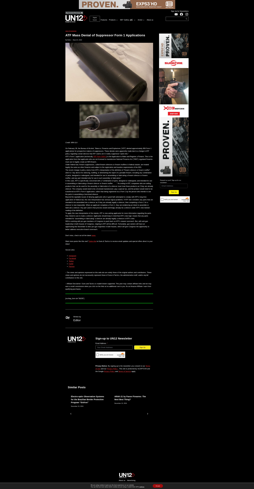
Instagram (72, 256)
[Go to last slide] (71, 413)
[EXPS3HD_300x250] (174, 46)
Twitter (71, 261)
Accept (158, 486)
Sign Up (142, 347)
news (93, 235)
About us (150, 20)
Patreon (72, 266)
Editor (69, 40)
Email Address (100, 343)
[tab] (105, 437)
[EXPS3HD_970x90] (127, 4)
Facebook (72, 258)
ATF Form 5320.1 (99, 157)
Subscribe (92, 241)
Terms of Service (124, 371)
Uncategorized (70, 31)
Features (104, 20)
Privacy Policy (112, 369)
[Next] (147, 413)
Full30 (71, 264)
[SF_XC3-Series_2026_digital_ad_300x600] (174, 87)
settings (141, 487)
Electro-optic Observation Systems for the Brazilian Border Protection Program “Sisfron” (87, 399)
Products (112, 20)
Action (140, 20)
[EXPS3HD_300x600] (174, 146)
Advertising (131, 480)
